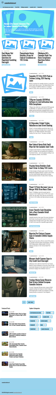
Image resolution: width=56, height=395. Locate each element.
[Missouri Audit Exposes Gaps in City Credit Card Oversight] (14, 264)
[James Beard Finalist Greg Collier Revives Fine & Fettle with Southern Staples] (5, 365)
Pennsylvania (22, 65)
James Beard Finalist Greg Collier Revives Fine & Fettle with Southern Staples (17, 365)
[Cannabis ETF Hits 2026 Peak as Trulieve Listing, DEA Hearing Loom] (14, 83)
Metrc (43, 325)
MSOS (31, 92)
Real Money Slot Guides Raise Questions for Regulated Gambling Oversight (9, 57)
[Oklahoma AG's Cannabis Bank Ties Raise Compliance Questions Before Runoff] (46, 44)
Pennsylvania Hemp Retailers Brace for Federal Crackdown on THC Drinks (27, 56)
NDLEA (31, 251)
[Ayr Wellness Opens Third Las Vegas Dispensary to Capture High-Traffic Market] (5, 314)
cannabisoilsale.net (18, 392)
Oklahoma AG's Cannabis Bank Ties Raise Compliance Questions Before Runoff (45, 57)
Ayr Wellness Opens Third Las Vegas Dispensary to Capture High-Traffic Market (17, 315)
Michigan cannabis (24, 7)
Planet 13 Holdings (33, 202)
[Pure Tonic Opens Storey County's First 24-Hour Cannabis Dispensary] (5, 324)
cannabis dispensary (46, 329)
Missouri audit (32, 272)
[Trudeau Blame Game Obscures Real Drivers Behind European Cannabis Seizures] (14, 287)
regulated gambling (6, 65)
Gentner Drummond (42, 65)
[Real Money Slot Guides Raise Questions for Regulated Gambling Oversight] (10, 44)
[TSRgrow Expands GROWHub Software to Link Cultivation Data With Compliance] (14, 106)
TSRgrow (31, 116)
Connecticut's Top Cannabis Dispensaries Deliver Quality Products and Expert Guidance (16, 355)
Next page (30, 302)
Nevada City (7, 34)
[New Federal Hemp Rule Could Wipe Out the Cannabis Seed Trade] (14, 150)
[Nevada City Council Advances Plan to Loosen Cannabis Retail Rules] (28, 24)
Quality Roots (34, 329)
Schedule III (33, 325)
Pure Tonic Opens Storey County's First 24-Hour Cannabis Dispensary (17, 324)
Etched (31, 137)
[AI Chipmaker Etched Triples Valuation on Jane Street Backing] (14, 129)
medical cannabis (45, 321)
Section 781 (32, 158)
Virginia (31, 179)
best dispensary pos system (8, 7)
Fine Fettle (17, 7)
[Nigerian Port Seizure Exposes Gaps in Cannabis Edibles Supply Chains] (14, 241)
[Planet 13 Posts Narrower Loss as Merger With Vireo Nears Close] (14, 194)
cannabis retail (32, 7)
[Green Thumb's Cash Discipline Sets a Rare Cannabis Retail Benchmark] (14, 217)
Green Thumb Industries (34, 226)
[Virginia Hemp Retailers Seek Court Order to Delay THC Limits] (14, 171)
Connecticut (39, 7)
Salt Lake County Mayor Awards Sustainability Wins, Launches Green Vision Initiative (18, 345)
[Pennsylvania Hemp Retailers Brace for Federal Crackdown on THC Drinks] (28, 44)
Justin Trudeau (32, 296)
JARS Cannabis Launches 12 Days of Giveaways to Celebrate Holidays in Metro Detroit (17, 335)
